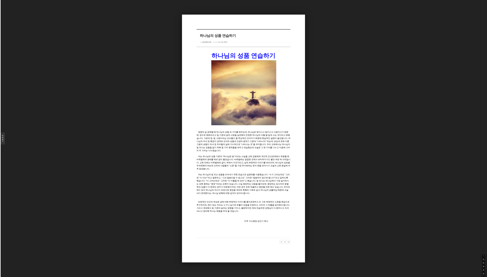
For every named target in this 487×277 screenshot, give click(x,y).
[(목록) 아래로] (483, 270)
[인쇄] (483, 273)
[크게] (483, 259)
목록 (2, 138)
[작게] (483, 263)
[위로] (483, 266)
